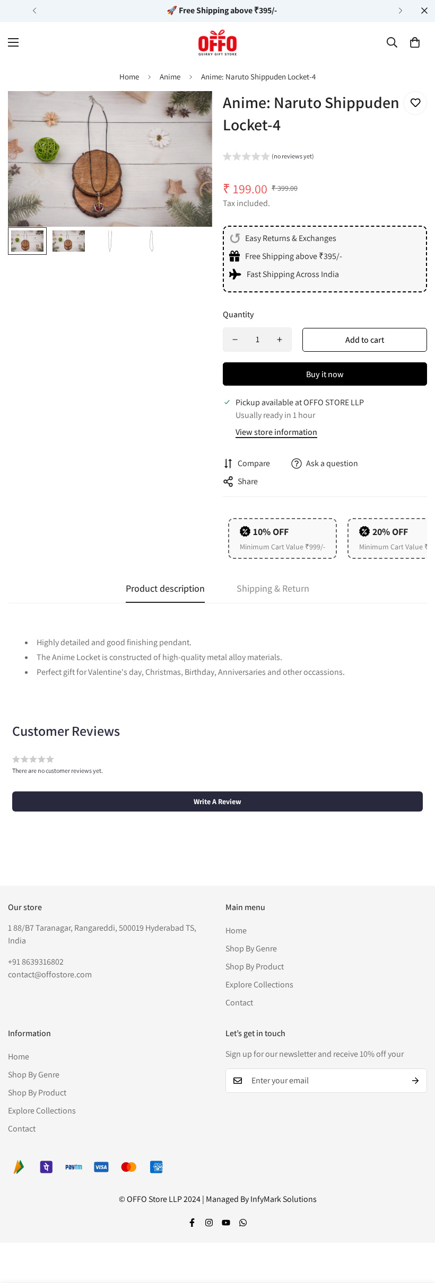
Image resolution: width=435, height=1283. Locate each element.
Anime (170, 77)
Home (129, 77)
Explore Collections (259, 984)
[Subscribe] (415, 1080)
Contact (239, 1002)
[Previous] (34, 10)
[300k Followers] (192, 1222)
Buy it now (325, 374)
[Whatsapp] (243, 1222)
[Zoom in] (190, 114)
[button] (415, 42)
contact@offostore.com (50, 974)
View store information (276, 432)
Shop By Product (254, 966)
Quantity (238, 314)
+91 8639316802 (36, 961)
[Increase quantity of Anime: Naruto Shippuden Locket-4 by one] (279, 339)
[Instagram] (209, 1222)
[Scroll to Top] (414, 1225)
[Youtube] (226, 1222)
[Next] (400, 10)
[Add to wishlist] (415, 103)
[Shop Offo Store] (217, 42)
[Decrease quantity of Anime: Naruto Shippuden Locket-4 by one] (235, 339)
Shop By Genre (251, 948)
